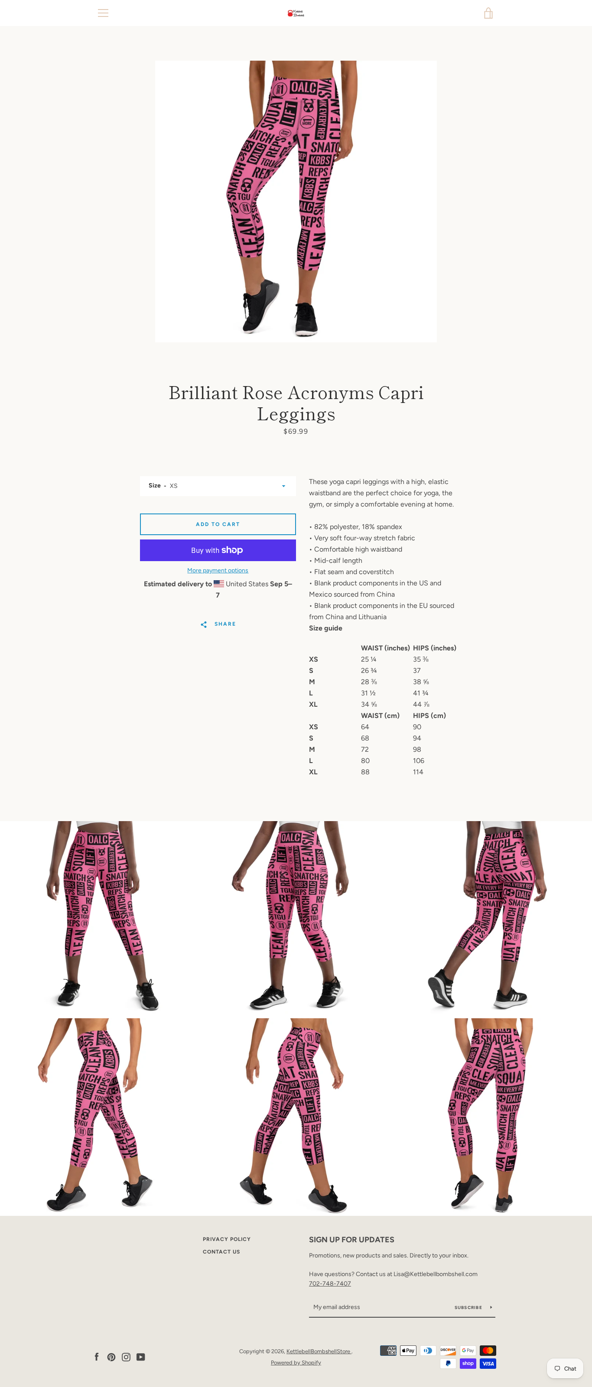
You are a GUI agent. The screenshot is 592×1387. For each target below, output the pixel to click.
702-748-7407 (330, 1283)
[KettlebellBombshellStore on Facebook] (96, 1356)
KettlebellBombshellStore (318, 1351)
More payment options (217, 570)
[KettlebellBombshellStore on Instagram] (126, 1356)
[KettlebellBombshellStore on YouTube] (141, 1356)
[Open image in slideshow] (296, 201)
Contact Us (221, 1252)
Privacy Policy (227, 1239)
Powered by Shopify (296, 1362)
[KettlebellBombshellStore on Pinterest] (111, 1356)
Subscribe (469, 1307)
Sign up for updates (351, 1239)
